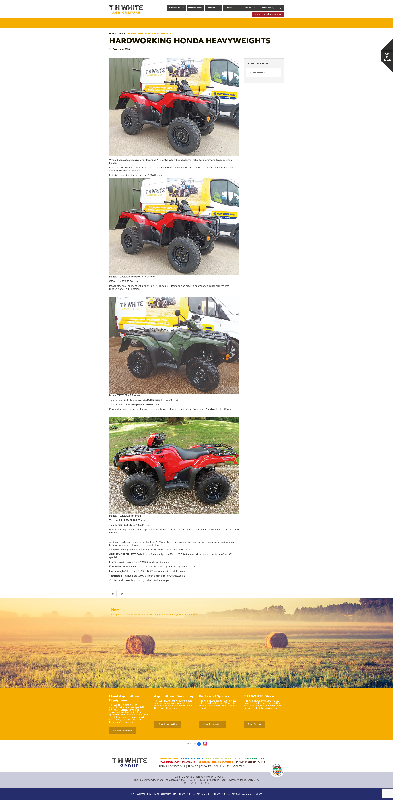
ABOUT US (238, 766)
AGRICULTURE (169, 758)
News (248, 8)
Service (211, 8)
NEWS (121, 33)
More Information (122, 730)
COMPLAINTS (222, 766)
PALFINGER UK (169, 761)
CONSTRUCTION (192, 758)
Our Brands (175, 8)
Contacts (266, 8)
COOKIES (206, 766)
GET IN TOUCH (257, 72)
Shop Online (254, 724)
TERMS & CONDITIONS (172, 766)
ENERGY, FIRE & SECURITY (215, 761)
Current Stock (195, 8)
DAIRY (238, 758)
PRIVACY (193, 766)
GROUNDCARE (254, 758)
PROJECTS (189, 761)
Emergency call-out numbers (268, 14)
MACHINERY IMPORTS (251, 761)
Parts (230, 8)
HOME (112, 33)
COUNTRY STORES (218, 758)
